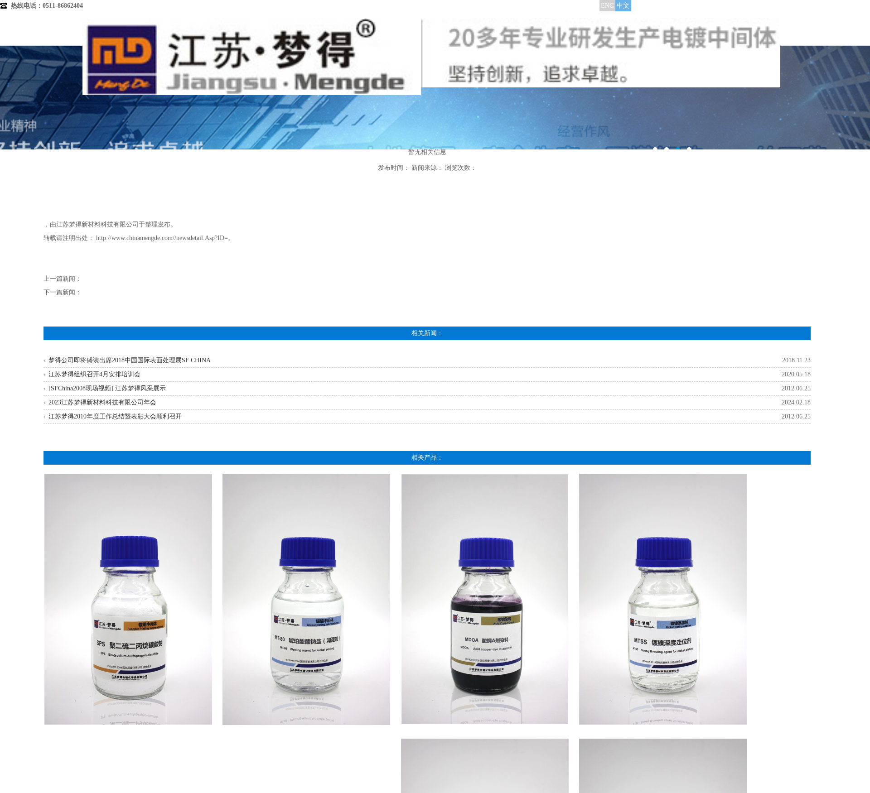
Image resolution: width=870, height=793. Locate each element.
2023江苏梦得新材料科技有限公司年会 (102, 402)
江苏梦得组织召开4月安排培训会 (94, 374)
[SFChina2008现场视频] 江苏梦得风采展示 (107, 388)
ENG (607, 5)
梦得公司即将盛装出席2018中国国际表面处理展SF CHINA (129, 360)
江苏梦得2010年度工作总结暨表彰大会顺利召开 (115, 416)
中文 (623, 5)
